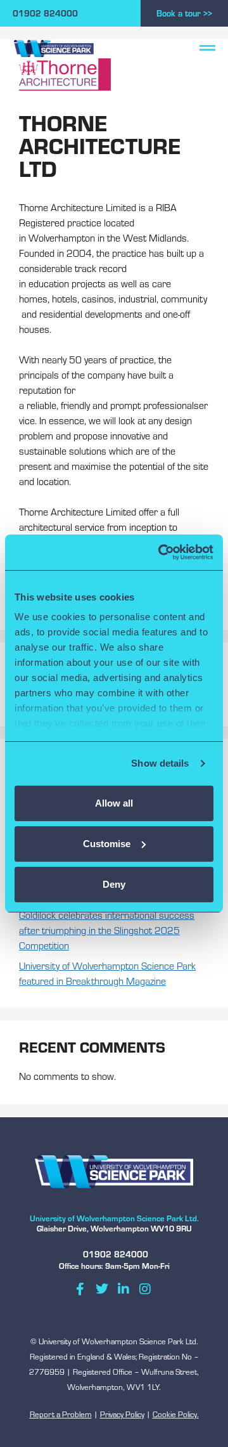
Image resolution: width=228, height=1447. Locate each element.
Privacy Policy (122, 1414)
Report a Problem (61, 1414)
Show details (160, 763)
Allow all (114, 803)
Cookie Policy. (176, 1414)
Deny (114, 884)
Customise (106, 843)
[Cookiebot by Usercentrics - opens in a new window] (160, 552)
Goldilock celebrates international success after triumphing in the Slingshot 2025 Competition (106, 930)
